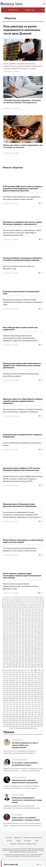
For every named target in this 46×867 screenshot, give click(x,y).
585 (23, 682)
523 (32, 672)
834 (29, 720)
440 (10, 659)
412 (4, 655)
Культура (27, 841)
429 (16, 657)
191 (4, 621)
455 (16, 661)
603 (38, 684)
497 (26, 667)
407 (29, 653)
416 (16, 655)
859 (26, 724)
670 (4, 696)
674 (16, 696)
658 (7, 694)
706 (35, 700)
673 (13, 696)
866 (7, 726)
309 (7, 639)
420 (29, 655)
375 (10, 649)
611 (23, 686)
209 (20, 623)
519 (20, 672)
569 (13, 680)
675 (20, 696)
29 (16, 599)
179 (7, 619)
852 (4, 724)
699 (13, 700)
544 (16, 676)
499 (32, 667)
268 (41, 631)
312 (16, 639)
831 (20, 720)
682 (41, 696)
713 (16, 702)
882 (23, 728)
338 (16, 643)
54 (30, 601)
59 (41, 601)
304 (32, 637)
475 (38, 663)
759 (38, 708)
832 (23, 720)
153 (7, 615)
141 (10, 613)
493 (13, 667)
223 (23, 625)
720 (38, 702)
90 (25, 605)
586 (26, 682)
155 (13, 615)
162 (35, 615)
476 (41, 663)
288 (23, 635)
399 (4, 653)
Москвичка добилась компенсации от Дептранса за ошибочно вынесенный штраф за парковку (22, 259)
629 (38, 688)
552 (41, 676)
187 (32, 619)
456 (20, 661)
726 (16, 704)
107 (27, 607)
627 (32, 688)
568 (10, 680)
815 (10, 718)
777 (13, 712)
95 (36, 605)
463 (41, 661)
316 (29, 639)
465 (7, 663)
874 (32, 726)
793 (23, 714)
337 (13, 643)
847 (29, 722)
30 (18, 599)
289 (26, 635)
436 (38, 657)
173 (29, 617)
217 (4, 625)
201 (35, 621)
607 (10, 686)
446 (29, 659)
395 (32, 651)
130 (16, 611)
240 (35, 627)
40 (41, 599)
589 (35, 682)
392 (23, 651)
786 (41, 712)
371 (38, 647)
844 (20, 722)
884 (29, 728)
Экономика (27, 837)
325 (16, 641)
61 (3, 603)
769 (29, 710)
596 (16, 684)
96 (39, 605)
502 (41, 667)
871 (23, 726)
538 (38, 674)
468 (16, 663)
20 (38, 597)
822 (32, 718)
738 (13, 706)
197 (23, 621)
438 (4, 659)
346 (41, 643)
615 (35, 686)
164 (41, 615)
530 (13, 674)
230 (4, 627)
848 (32, 722)
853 (7, 724)
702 (23, 700)
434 (32, 657)
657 (4, 694)
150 (38, 613)
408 (32, 653)
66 (14, 603)
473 (32, 663)
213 (32, 623)
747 (41, 706)
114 (7, 609)
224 (26, 625)
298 (13, 637)
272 (13, 633)
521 (26, 672)
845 (23, 722)
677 (26, 696)
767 (23, 710)
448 (35, 659)
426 (7, 657)
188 (35, 619)
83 (9, 605)
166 (7, 617)
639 (29, 690)
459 (29, 661)
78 (41, 603)
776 (10, 712)
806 (23, 716)
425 (4, 657)
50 (21, 601)
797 (35, 714)
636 (20, 690)
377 (16, 649)
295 (4, 637)
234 (16, 627)
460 (32, 661)
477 (4, 665)
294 (41, 635)
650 (23, 692)
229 (41, 625)
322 (7, 641)
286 (16, 635)
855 (13, 724)
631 (4, 690)
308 (4, 639)
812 (41, 716)
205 (7, 623)
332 (38, 641)
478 (7, 665)
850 (38, 722)
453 (10, 661)
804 (16, 716)
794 (26, 714)
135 (32, 611)
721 (41, 702)
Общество (29, 10)
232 (10, 627)
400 (7, 653)
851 (41, 722)
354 (26, 645)
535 (29, 674)
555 (10, 678)
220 (13, 625)
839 (4, 722)
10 (16, 597)
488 (38, 665)
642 (38, 690)
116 (13, 609)
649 (20, 692)
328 (26, 641)
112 (43, 607)
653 (32, 692)
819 (23, 718)
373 (4, 649)
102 (11, 607)
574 (29, 680)
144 (20, 613)
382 (32, 649)
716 (26, 702)
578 (41, 680)
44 (7, 601)
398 (41, 651)
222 (20, 625)
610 (20, 686)
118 (20, 609)
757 (32, 708)
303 (29, 637)
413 (7, 655)
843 (16, 722)
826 (4, 720)
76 (36, 603)
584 (20, 682)
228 (38, 625)
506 (12, 670)
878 (10, 728)
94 (34, 605)
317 (32, 639)
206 (10, 623)
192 (7, 621)
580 (7, 682)
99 (3, 607)
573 (26, 680)
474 (35, 663)
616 (38, 686)
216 (41, 623)
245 (10, 629)
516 (10, 672)
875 (35, 726)
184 (23, 619)
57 (36, 601)
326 (20, 641)
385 (41, 649)
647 (13, 692)
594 (10, 684)
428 (13, 657)
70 (23, 603)
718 (32, 702)
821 (29, 718)
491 (7, 667)
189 (38, 619)
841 (10, 722)
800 (4, 716)
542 (10, 676)
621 (13, 688)
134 (29, 611)
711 (10, 702)
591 (41, 682)
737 (10, 706)
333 (41, 641)
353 (23, 645)
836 (35, 720)
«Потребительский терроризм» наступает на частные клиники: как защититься (22, 101)
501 (38, 667)
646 (10, 692)
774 (4, 712)
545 (20, 676)
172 (26, 617)
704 (29, 700)
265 (32, 631)
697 (7, 700)
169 (16, 617)
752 (16, 708)
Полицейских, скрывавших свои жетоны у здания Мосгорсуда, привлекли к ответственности (22, 223)
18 (33, 597)
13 (22, 597)
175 (35, 617)
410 (38, 653)
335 (7, 643)
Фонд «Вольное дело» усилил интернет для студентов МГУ (20, 328)
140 (7, 613)
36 (32, 599)
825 (41, 718)
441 (13, 659)
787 (4, 714)
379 (23, 649)
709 (4, 702)
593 (7, 684)
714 (20, 702)
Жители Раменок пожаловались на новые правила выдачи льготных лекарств (23, 541)
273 (16, 633)
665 (29, 694)
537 (35, 674)
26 (9, 599)
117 (16, 609)
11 (18, 597)
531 (16, 674)
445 (26, 659)
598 (23, 684)
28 (14, 599)
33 (25, 599)
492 (10, 667)
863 (38, 724)
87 (18, 605)
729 (26, 704)
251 (29, 629)
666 (32, 694)
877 (41, 726)
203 (41, 621)
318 (35, 639)
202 (38, 621)
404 (20, 653)
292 (35, 635)
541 (7, 676)
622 (16, 688)
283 (7, 635)
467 (13, 663)
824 (38, 718)
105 (21, 607)
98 (43, 605)
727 (20, 704)
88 (21, 605)
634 (13, 690)
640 (32, 690)
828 (10, 720)
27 (12, 599)
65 (12, 603)
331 (35, 641)
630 (41, 688)
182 (16, 619)
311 (13, 639)
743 (29, 706)
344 (35, 643)
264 (29, 631)
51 (23, 601)
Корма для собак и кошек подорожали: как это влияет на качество (22, 146)
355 (29, 645)
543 (13, 676)
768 (26, 710)
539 (41, 674)
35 (30, 599)
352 (20, 645)
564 (38, 678)
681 (38, 696)
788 (7, 714)
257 (7, 631)
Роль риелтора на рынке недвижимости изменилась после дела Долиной (21, 29)
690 (26, 698)
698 (10, 700)
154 (10, 615)
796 (32, 714)
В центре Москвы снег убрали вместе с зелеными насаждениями (22, 435)
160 (29, 615)
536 (32, 674)
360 (4, 647)
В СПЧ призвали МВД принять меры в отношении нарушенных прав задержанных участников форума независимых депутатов (22, 188)
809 (32, 716)
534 (26, 674)
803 (13, 716)
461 (35, 661)
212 (29, 623)
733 (38, 704)
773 (41, 710)
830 (16, 720)
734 (41, 704)
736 (7, 706)
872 (26, 726)
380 (26, 649)
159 (26, 615)
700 (16, 700)
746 (38, 706)
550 (35, 676)
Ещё (37, 864)
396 (35, 651)
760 (41, 708)
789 (10, 714)
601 (32, 684)
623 (20, 688)
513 (42, 670)
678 (29, 696)
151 (41, 613)
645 (7, 692)
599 (26, 684)
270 (7, 633)
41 (43, 599)
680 (35, 696)
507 (16, 670)
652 (29, 692)
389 (13, 651)
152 (4, 615)
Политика (13, 10)
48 (16, 601)
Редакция (13, 844)
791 (16, 714)
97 (41, 605)
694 (38, 698)
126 (4, 611)
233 (13, 627)
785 (38, 712)
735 (4, 706)
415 (13, 655)
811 (38, 716)
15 (27, 597)
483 (23, 665)
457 (23, 661)
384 (38, 649)
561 (29, 678)
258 (10, 631)
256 (4, 631)
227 (35, 625)
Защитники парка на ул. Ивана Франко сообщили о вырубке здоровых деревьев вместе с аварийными (23, 401)
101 (8, 607)
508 (19, 670)
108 (30, 607)
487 (35, 665)
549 (32, 676)
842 (13, 722)
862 (35, 724)
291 (32, 635)
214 (35, 623)
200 (32, 621)
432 (26, 657)
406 (26, 653)
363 (13, 647)
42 (3, 601)
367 (26, 647)
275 (23, 633)
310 (10, 639)
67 (16, 603)
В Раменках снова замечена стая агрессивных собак (21, 292)
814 (7, 718)
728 (23, 704)
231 (7, 627)
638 (26, 690)
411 (41, 653)
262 (23, 631)
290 (29, 635)
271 (10, 633)
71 (25, 603)
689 (23, 698)
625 (26, 688)
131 (20, 611)
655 (38, 692)
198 (26, 621)
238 (29, 627)
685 (10, 698)
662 (20, 694)
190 (41, 619)
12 (20, 597)
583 (16, 682)
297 (10, 637)
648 (16, 692)
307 (41, 637)
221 (16, 625)
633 (10, 690)
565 (41, 678)
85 (14, 605)
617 (41, 686)
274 (20, 633)
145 (23, 613)
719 (35, 702)
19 (36, 597)
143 (16, 613)
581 (10, 682)
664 (26, 694)
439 (7, 659)
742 (26, 706)
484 (26, 665)
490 (4, 667)
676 (23, 696)
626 (29, 688)
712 (13, 702)
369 (32, 647)
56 (34, 601)
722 (4, 704)
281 (41, 633)
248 (20, 629)
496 (23, 667)
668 (38, 694)
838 (41, 720)
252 (32, 629)
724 (10, 704)
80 (3, 605)
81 (5, 605)
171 (23, 617)
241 (38, 627)
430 (20, 657)
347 (4, 645)
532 (20, 674)
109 (33, 607)
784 (35, 712)
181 (13, 619)
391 (20, 651)
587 (29, 682)
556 (13, 678)
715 (23, 702)
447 (32, 659)
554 (7, 678)
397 (38, 651)
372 (41, 647)
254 (38, 629)
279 (35, 633)
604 (41, 684)
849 (35, 722)
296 (7, 637)
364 (16, 647)
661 (16, 694)
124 (38, 609)
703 (26, 700)
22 (42, 597)
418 (23, 655)
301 (23, 637)
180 (10, 619)
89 (23, 605)
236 (23, 627)
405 (23, 653)
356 (32, 645)
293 (38, 635)
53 (27, 601)
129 (13, 611)
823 (35, 718)
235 (20, 627)
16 (29, 597)
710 (7, 702)
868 (13, 726)
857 (20, 724)
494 (16, 667)
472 (29, 663)
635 (16, 690)
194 (13, 621)
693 (35, 698)
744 (32, 706)
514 (4, 672)
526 (41, 672)
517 (13, 672)
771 (35, 710)
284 (10, 635)
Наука (18, 841)
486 (32, 665)
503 (3, 670)
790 (13, 714)
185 (26, 619)
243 (4, 629)
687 (16, 698)
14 (24, 597)
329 (29, 641)
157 (20, 615)
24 (5, 599)
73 (30, 603)
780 (23, 712)
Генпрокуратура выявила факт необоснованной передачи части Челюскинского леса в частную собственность (22, 365)
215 (38, 623)
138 (41, 611)
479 (10, 665)
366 (23, 647)
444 (23, 659)
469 (20, 663)
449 (38, 659)
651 (26, 692)
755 (26, 708)
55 (32, 601)
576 (35, 680)
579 (4, 682)
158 (23, 615)
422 (35, 655)
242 (41, 627)
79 (43, 603)
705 (32, 700)
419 (26, 655)
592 (4, 684)
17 (31, 597)
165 (4, 617)
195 (16, 621)
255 (41, 629)
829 (13, 720)
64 (9, 603)
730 (29, 704)
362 (10, 647)
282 (4, 635)
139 (4, 613)
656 (41, 692)
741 (23, 706)
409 (35, 653)
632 (7, 690)
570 (16, 680)
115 (10, 609)
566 (4, 680)
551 (38, 676)
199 (29, 621)
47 (14, 601)
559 (23, 678)
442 (16, 659)
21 (40, 597)
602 (35, 684)
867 (10, 726)
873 (29, 726)
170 (20, 617)
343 (32, 643)
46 (12, 601)
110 (36, 607)
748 (4, 708)
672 (10, 696)
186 (29, 619)
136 (35, 611)
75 (34, 603)
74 (32, 603)
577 (38, 680)
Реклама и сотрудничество (27, 844)
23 (3, 599)
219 (10, 625)
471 (26, 663)
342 (29, 643)
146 (26, 613)
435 (35, 657)
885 (32, 728)
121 (29, 609)
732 (35, 704)
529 (10, 674)
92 (30, 605)
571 (20, 680)
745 (35, 706)
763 (10, 710)
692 (32, 698)
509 (22, 670)
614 (32, 686)
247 (16, 629)
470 (23, 663)
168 (13, 617)
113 (4, 609)
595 (13, 684)
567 (7, 680)
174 (32, 617)
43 (5, 601)
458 (26, 661)
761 (4, 710)
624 (23, 688)
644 (4, 692)
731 (32, 704)
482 (20, 665)
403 (16, 653)
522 (29, 672)
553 (4, 678)
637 (23, 690)
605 (4, 686)
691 (29, 698)
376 (13, 649)
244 (7, 629)
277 (29, 633)
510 (25, 670)
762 (7, 710)
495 (20, 667)
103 (14, 607)
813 (4, 718)
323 (10, 641)
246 (13, 629)
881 (20, 728)
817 (16, 718)
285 (13, 635)
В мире (9, 841)
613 (29, 686)
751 (13, 708)
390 (16, 651)
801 (7, 716)
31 (21, 599)
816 (13, 718)
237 (26, 627)
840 (7, 722)
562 (32, 678)
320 (41, 639)
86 (16, 605)
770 (32, 710)
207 (13, 623)
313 (20, 639)
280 (38, 633)
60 (43, 601)
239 (32, 627)
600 (29, 684)
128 (10, 611)
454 (13, 661)
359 (41, 645)
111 (39, 607)
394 (29, 651)
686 (13, 698)
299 (16, 637)
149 (35, 613)
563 (35, 678)
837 (38, 720)
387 (7, 651)
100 (5, 607)
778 (16, 712)
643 (41, 690)
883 (26, 728)
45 (9, 601)
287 (20, 635)
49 (18, 601)
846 (26, 722)
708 (41, 700)
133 (26, 611)
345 (38, 643)
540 (4, 676)
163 (38, 615)
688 (20, 698)
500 (35, 667)
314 (23, 639)
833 (26, 720)
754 (23, 708)
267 (38, 631)
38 (36, 599)
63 (7, 603)
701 (20, 700)
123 (35, 609)
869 (16, 726)
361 (7, 647)
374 (7, 649)
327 (23, 641)
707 (38, 700)
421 (32, 655)
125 (41, 609)
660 (13, 694)
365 (20, 647)
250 (26, 629)
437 (41, 657)
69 (21, 603)
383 (35, 649)
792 (20, 714)
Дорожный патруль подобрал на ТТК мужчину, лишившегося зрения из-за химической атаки (21, 469)
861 (32, 724)
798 (38, 714)
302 (26, 637)
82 (7, 605)
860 (29, 724)
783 (32, 712)
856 (16, 724)
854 (10, 724)
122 (32, 609)
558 (20, 678)
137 (38, 611)
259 (13, 631)
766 (20, 710)
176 (38, 617)
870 (20, 726)
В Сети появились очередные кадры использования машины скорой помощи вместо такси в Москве (22, 575)
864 (41, 724)
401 (10, 653)
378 (20, 649)
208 (16, 623)
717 (29, 702)
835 (32, 720)
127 (7, 611)
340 (23, 643)
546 (23, 676)
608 (13, 686)
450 (41, 659)
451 (4, 661)
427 (10, 657)
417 (20, 655)
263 (26, 631)
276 (26, 633)
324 (13, 641)
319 (38, 639)
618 (4, 688)
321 (4, 641)
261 (20, 631)
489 (41, 665)
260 (16, 631)
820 (26, 718)
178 (4, 619)
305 (35, 637)
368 (29, 647)
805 (20, 716)
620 (10, 688)
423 (38, 655)
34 (27, 599)
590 (38, 682)
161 (32, 615)
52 (25, 601)
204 (4, 623)
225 (29, 625)
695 (41, 698)
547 (26, 676)
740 (20, 706)
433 (29, 657)
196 (20, 621)
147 (29, 613)
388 (10, 651)
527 (4, 674)
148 (32, 613)
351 (16, 645)
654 (35, 692)
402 (13, 653)
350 (13, 645)
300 (20, 637)
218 (7, 625)
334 (4, 643)
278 (32, 633)
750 (10, 708)
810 (35, 716)
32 (23, 599)
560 (26, 678)
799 (41, 714)
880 (16, 728)
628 (35, 688)
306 (38, 637)
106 (24, 607)
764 (13, 710)
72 (27, 603)
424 (41, 655)
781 (26, 712)
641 (35, 690)
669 (41, 694)
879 (13, 728)
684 (7, 698)
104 (18, 607)
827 (7, 720)
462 (38, 661)
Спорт (36, 841)
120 (26, 609)
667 (35, 694)
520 (23, 672)
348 (7, 645)
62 (5, 603)
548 (29, 676)
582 (13, 682)
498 (29, 667)
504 (6, 670)
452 (7, 661)
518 (16, 672)
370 (35, 647)
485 (29, 665)
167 (10, 617)
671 (7, 696)
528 (7, 674)
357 (35, 645)
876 (38, 726)
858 (23, 724)
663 (23, 694)
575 (32, 680)
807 (26, 716)
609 (16, 686)
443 (20, 659)
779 (20, 712)
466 (10, 663)
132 (23, 611)
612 (26, 686)
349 (10, 645)
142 (13, 613)
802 (10, 716)
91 (27, 605)
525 (38, 672)
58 (39, 601)
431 (23, 657)
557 (16, 678)
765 (16, 710)
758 (35, 708)
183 (20, 619)
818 (20, 718)
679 (32, 696)
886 (35, 728)
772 (38, 710)
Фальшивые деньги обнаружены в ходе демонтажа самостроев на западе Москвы (20, 505)
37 (34, 599)
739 (16, 706)
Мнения (8, 732)
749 (7, 708)
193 (10, 621)
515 (7, 672)
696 (4, 700)
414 (10, 655)
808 (29, 716)
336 (10, 643)
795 (29, 714)
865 (4, 726)
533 (23, 674)
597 (20, 684)
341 (26, 643)
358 (38, 645)
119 (23, 609)
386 (4, 651)
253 (35, 629)
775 (7, 712)
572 (23, 680)
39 (39, 599)
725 (13, 704)
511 (28, 670)
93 (32, 605)
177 (41, 617)
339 (20, 643)
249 (23, 629)
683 (4, 698)
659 (10, 694)
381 (29, 649)
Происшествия (37, 837)
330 (32, 641)
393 (26, 651)
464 (4, 663)
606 (7, 686)
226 (32, 625)
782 (29, 712)
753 (20, 708)
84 (12, 605)
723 (7, 704)
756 (29, 708)
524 (35, 672)
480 (13, 665)
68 (18, 603)
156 (16, 615)
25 (7, 599)
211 (26, 623)
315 (26, 639)
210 (23, 623)
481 (16, 665)
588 (32, 682)
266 (35, 631)
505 (9, 670)
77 (39, 603)
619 (7, 688)
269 (4, 633)
